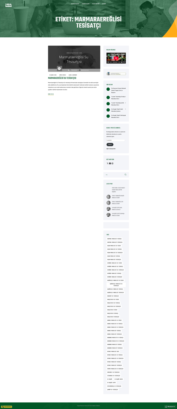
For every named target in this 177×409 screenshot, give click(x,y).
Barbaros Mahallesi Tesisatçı (114, 345)
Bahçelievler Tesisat (112, 310)
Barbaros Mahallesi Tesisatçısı (115, 348)
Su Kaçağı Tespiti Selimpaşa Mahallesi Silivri (118, 116)
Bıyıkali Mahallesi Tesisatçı (114, 362)
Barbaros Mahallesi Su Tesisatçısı (115, 341)
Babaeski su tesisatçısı (113, 296)
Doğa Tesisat (62, 75)
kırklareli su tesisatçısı (113, 372)
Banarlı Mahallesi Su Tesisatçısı (115, 327)
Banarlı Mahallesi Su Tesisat (114, 320)
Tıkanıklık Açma (85, 4)
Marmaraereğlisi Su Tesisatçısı (62, 78)
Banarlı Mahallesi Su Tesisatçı (115, 324)
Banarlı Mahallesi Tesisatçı (114, 331)
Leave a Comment (73, 75)
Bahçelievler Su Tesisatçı (113, 303)
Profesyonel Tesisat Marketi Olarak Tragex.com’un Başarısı (118, 90)
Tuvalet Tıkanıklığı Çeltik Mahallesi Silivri (117, 104)
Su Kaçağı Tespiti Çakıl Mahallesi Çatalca (117, 110)
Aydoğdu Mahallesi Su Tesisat (114, 263)
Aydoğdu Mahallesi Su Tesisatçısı (115, 270)
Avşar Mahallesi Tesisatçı (113, 256)
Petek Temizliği (95, 4)
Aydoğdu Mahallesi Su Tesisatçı (115, 266)
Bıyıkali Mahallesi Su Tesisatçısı (115, 358)
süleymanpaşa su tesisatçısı (114, 386)
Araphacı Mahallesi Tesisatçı (114, 239)
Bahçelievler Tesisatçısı (113, 317)
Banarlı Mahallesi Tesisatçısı (114, 334)
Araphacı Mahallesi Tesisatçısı (114, 242)
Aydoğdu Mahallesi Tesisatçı (114, 273)
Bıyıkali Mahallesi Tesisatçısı (114, 365)
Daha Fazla (51, 94)
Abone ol (110, 144)
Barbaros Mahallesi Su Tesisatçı (115, 338)
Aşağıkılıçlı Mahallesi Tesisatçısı (115, 293)
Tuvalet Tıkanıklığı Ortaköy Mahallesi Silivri (118, 97)
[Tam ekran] (124, 62)
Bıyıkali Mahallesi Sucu (113, 351)
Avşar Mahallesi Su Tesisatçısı (115, 253)
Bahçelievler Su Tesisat (113, 299)
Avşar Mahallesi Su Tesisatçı (114, 249)
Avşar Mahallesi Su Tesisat (114, 246)
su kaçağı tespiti (111, 383)
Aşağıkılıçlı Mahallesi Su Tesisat (115, 280)
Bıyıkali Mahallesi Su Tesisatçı (115, 355)
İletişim (104, 4)
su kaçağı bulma (119, 379)
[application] (116, 58)
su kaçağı (109, 379)
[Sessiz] (122, 62)
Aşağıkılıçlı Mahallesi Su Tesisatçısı (116, 285)
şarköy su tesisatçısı (112, 390)
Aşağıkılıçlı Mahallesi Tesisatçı (115, 289)
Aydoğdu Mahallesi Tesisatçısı (114, 277)
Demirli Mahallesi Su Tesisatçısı (115, 369)
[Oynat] (108, 62)
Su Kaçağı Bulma (75, 4)
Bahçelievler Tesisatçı (112, 313)
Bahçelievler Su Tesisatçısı (114, 306)
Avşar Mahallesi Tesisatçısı (114, 260)
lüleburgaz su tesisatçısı (113, 376)
